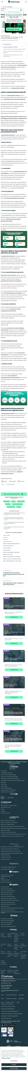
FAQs (2, 998)
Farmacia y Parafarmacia (6, 882)
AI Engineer (3, 811)
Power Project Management (6, 788)
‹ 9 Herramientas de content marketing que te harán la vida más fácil (13, 574)
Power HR (5, 539)
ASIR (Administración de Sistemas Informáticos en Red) (12, 853)
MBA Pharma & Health (5, 830)
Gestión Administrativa (5, 859)
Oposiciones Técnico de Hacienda (8, 910)
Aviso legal (3, 1016)
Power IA (5, 537)
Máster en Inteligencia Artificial (3, 797)
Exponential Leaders (7, 541)
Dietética (2, 878)
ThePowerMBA (6, 535)
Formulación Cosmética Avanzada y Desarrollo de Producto (13, 834)
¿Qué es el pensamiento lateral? (10, 47)
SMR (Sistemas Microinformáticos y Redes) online (10, 851)
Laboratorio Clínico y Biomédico (7, 875)
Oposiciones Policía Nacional (7, 922)
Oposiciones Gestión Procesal (7, 892)
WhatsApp (13, 481)
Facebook (22, 481)
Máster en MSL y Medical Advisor (7, 824)
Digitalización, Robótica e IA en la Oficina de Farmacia (12, 836)
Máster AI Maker (10, 797)
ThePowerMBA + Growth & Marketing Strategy (10, 778)
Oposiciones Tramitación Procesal (8, 890)
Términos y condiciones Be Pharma (9, 1011)
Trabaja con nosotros (11, 998)
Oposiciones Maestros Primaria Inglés (17, 972)
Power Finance (6, 550)
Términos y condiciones (7, 1004)
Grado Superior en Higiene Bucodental (8, 867)
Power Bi (2, 809)
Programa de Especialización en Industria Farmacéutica (12, 826)
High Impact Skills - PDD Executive (8, 792)
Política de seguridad (12, 1016)
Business (6, 598)
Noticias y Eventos (10, 1002)
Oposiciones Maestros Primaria (3, 972)
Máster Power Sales (7, 554)
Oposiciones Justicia (5, 886)
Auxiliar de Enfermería (5, 880)
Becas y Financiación (11, 995)
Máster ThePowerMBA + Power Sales (11, 556)
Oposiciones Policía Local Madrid (7, 920)
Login (18, 1002)
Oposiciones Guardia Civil (6, 924)
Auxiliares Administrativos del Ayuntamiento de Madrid (12, 908)
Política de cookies (17, 1013)
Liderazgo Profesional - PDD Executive (8, 790)
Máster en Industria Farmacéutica (8, 820)
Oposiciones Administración (6, 894)
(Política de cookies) (6, 1058)
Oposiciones (8, 902)
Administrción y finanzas (6, 857)
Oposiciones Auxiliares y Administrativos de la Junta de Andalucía (12, 912)
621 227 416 (6, 983)
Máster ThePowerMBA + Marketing (11, 552)
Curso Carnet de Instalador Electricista (10, 935)
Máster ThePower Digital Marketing (11, 543)
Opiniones (21, 998)
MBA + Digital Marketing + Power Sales (12, 561)
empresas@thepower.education (10, 990)
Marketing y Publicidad (5, 854)
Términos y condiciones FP (7, 1009)
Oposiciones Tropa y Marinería (7, 918)
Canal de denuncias (6, 1018)
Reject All (14, 1064)
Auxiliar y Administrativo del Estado (8, 896)
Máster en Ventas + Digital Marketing (12, 559)
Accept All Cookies (14, 1068)
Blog (2, 1002)
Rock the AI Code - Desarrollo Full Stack (9, 805)
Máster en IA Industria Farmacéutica (8, 832)
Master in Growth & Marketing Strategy (8, 774)
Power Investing (7, 548)
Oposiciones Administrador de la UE (8, 904)
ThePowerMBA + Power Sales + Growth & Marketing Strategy (13, 780)
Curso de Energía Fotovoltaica (3, 935)
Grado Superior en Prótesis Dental (7, 869)
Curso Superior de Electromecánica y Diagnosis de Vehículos (24, 955)
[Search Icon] (22, 494)
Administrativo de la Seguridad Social (8, 898)
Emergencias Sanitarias (5, 876)
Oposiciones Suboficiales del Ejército (8, 926)
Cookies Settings (14, 1060)
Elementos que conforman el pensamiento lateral (14, 49)
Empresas (21, 995)
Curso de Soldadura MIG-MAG (24, 946)
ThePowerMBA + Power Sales (6, 772)
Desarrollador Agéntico (5, 813)
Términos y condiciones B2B (8, 1006)
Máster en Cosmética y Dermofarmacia (9, 822)
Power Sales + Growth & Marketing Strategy (9, 776)
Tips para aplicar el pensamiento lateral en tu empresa (13, 52)
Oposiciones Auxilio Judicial (6, 888)
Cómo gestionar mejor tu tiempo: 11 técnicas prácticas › (13, 583)
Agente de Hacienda (5, 906)
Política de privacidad (6, 1013)
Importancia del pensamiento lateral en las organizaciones (12, 55)
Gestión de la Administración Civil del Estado (10, 900)
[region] (14, 1058)
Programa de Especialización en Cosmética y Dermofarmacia (14, 828)
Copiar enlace (11, 484)
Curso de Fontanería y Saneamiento (3, 962)
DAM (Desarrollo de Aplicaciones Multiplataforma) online (12, 846)
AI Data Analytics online (5, 807)
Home (2, 995)
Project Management (8, 545)
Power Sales (3, 782)
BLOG (4, 7)
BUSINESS (9, 7)
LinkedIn (5, 481)
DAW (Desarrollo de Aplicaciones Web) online (10, 849)
